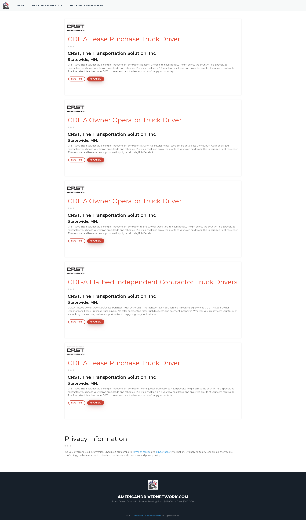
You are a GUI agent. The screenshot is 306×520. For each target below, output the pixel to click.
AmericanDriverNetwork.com (147, 515)
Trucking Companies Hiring (87, 5)
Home (21, 5)
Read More (76, 79)
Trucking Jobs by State (47, 5)
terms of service (142, 451)
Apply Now (95, 79)
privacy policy (163, 451)
